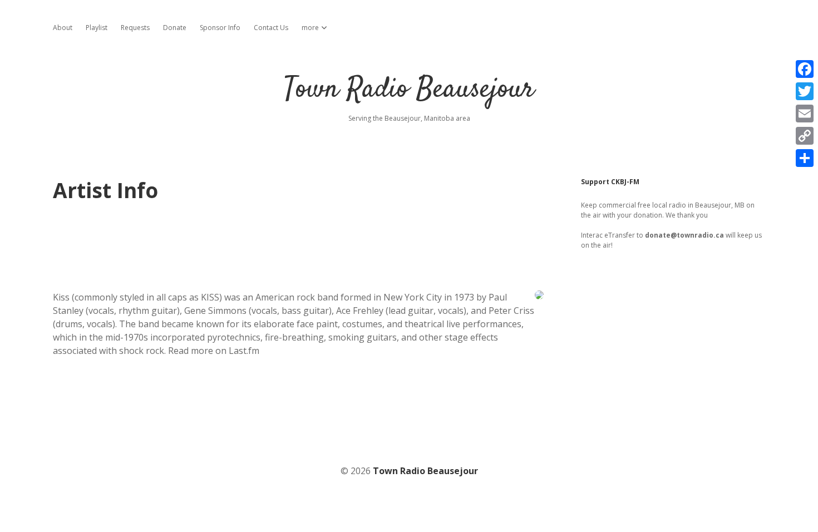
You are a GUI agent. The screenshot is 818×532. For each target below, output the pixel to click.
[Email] (805, 113)
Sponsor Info (220, 27)
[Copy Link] (805, 136)
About (62, 27)
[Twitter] (805, 91)
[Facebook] (805, 69)
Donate (174, 27)
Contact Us (271, 27)
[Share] (805, 158)
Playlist (96, 27)
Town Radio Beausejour (409, 90)
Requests (135, 27)
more (310, 27)
